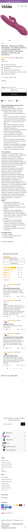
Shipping (3, 87)
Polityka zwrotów (5, 485)
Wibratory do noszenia (6, 467)
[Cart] (22, 6)
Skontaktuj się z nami (6, 481)
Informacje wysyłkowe (7, 241)
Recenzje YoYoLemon (6, 479)
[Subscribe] (23, 424)
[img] (10, 284)
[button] (4, 57)
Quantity (3, 80)
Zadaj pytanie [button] (14, 263)
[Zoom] (25, 36)
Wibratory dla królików (6, 464)
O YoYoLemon (4, 477)
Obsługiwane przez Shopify (8, 527)
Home (2, 43)
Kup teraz (14, 94)
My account (4, 490)
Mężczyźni (4, 471)
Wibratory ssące (5, 460)
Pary (2, 469)
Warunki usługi (5, 525)
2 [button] (10, 368)
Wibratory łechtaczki (6, 462)
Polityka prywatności (17, 523)
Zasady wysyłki (5, 483)
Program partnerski (5, 487)
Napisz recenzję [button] (14, 259)
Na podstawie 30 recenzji (10, 257)
